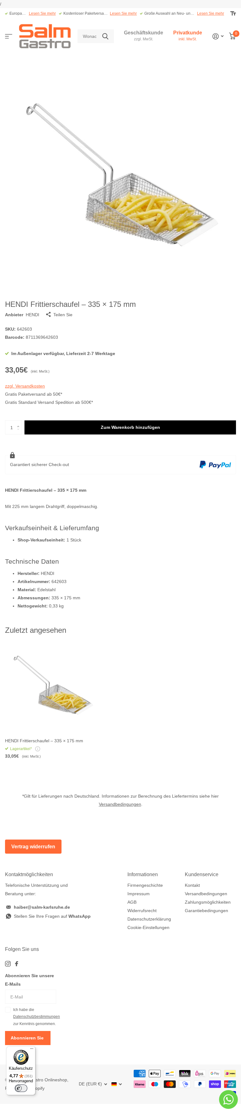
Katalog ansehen (8, 36)
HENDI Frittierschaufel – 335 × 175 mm (44, 740)
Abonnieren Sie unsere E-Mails (29, 980)
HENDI (32, 314)
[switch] (21, 1088)
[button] (19, 422)
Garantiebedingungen (206, 910)
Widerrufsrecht (142, 910)
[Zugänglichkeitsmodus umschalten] (233, 13)
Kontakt (192, 885)
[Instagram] (8, 964)
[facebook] (16, 963)
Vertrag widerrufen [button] (33, 846)
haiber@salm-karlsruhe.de (42, 907)
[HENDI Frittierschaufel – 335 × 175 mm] (52, 686)
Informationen (142, 874)
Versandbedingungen (120, 804)
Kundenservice (201, 874)
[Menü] (31, 1050)
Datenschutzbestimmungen (36, 1016)
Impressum (138, 893)
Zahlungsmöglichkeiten (208, 902)
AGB (132, 902)
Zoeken (105, 36)
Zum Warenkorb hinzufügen (130, 427)
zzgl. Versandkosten (25, 385)
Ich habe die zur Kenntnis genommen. (34, 1017)
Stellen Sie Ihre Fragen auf (52, 916)
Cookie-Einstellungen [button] (148, 927)
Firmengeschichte (145, 885)
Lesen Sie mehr (42, 13)
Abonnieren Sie (28, 1037)
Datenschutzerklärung (149, 919)
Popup (37, 749)
